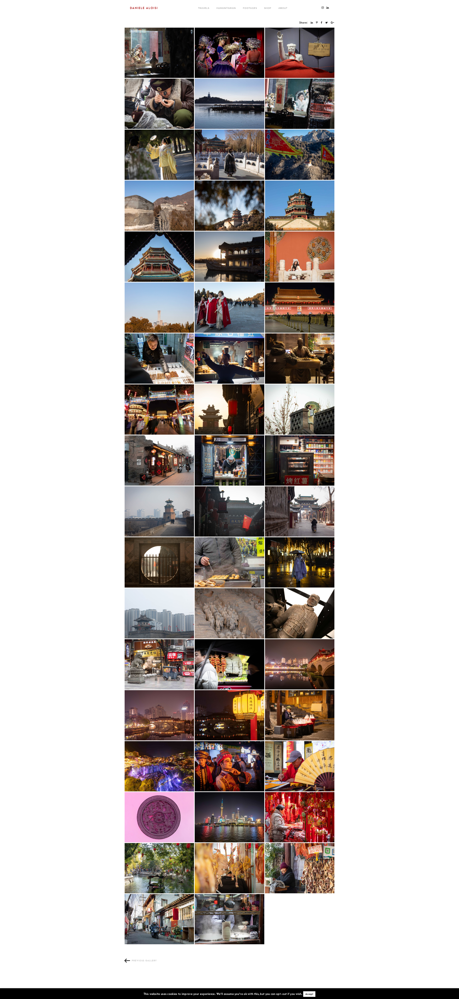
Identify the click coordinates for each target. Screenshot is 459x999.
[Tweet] (326, 22)
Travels (203, 8)
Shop (267, 8)
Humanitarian (226, 8)
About (282, 8)
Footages (250, 8)
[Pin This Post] (317, 22)
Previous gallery (144, 961)
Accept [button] (309, 994)
